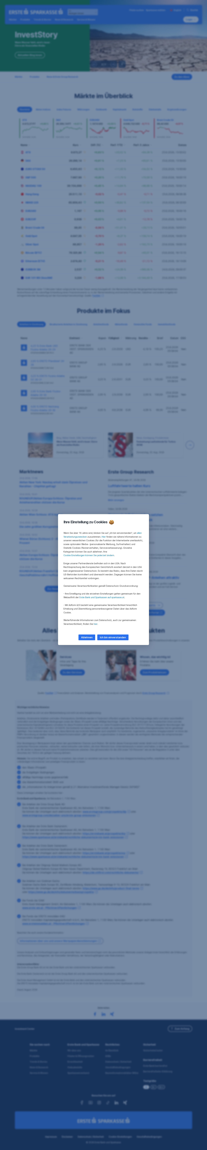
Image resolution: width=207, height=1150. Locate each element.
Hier (104, 536)
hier (95, 624)
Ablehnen (87, 637)
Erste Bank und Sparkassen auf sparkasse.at (101, 597)
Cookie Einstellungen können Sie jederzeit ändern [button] (88, 555)
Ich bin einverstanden (113, 637)
